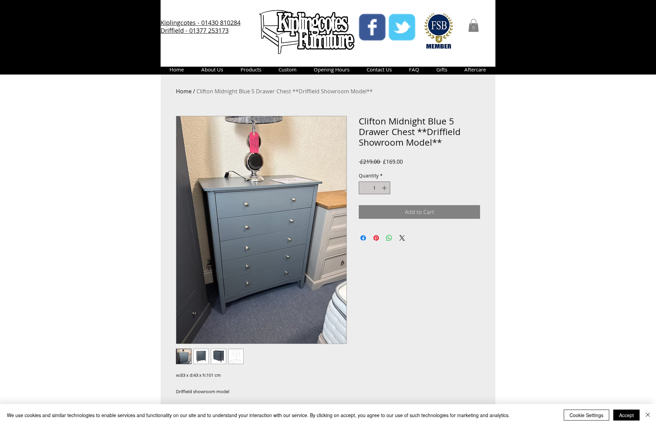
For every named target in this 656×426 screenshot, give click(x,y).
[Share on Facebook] (363, 238)
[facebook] (372, 27)
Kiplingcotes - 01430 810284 (201, 22)
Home (184, 91)
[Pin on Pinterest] (376, 238)
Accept (626, 415)
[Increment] (385, 188)
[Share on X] (402, 238)
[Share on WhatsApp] (389, 238)
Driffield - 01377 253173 (195, 30)
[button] (473, 25)
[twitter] (401, 27)
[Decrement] (364, 188)
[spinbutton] (374, 188)
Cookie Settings (586, 415)
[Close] (648, 415)
